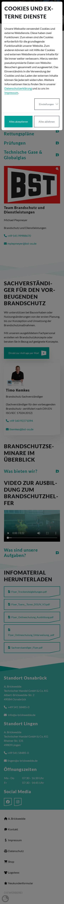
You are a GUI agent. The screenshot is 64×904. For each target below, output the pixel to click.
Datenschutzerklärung (18, 88)
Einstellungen (46, 104)
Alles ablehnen (47, 121)
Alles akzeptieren (18, 121)
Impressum (11, 92)
